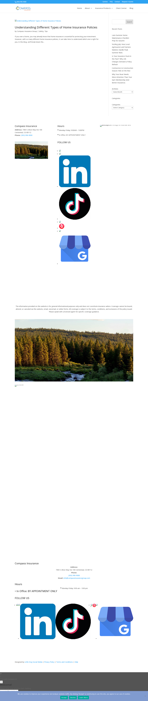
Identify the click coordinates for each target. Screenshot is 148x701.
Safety (41, 31)
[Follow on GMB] (75, 264)
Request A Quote (127, 2)
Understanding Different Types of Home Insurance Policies (56, 27)
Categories (116, 104)
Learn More (83, 697)
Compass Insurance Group (27, 31)
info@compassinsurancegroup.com (76, 578)
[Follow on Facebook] (60, 151)
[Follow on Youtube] (75, 186)
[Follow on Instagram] (60, 154)
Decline (73, 697)
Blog (131, 8)
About (87, 8)
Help (76, 662)
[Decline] (145, 696)
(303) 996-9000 (21, 2)
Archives (115, 89)
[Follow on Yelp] (61, 228)
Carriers (105, 2)
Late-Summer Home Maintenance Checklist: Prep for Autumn (120, 38)
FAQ (111, 2)
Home (79, 8)
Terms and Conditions (64, 662)
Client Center (121, 8)
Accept (64, 697)
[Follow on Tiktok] (75, 219)
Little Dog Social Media (33, 662)
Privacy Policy (49, 662)
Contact (117, 2)
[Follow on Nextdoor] (60, 231)
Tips (46, 31)
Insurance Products (103, 8)
